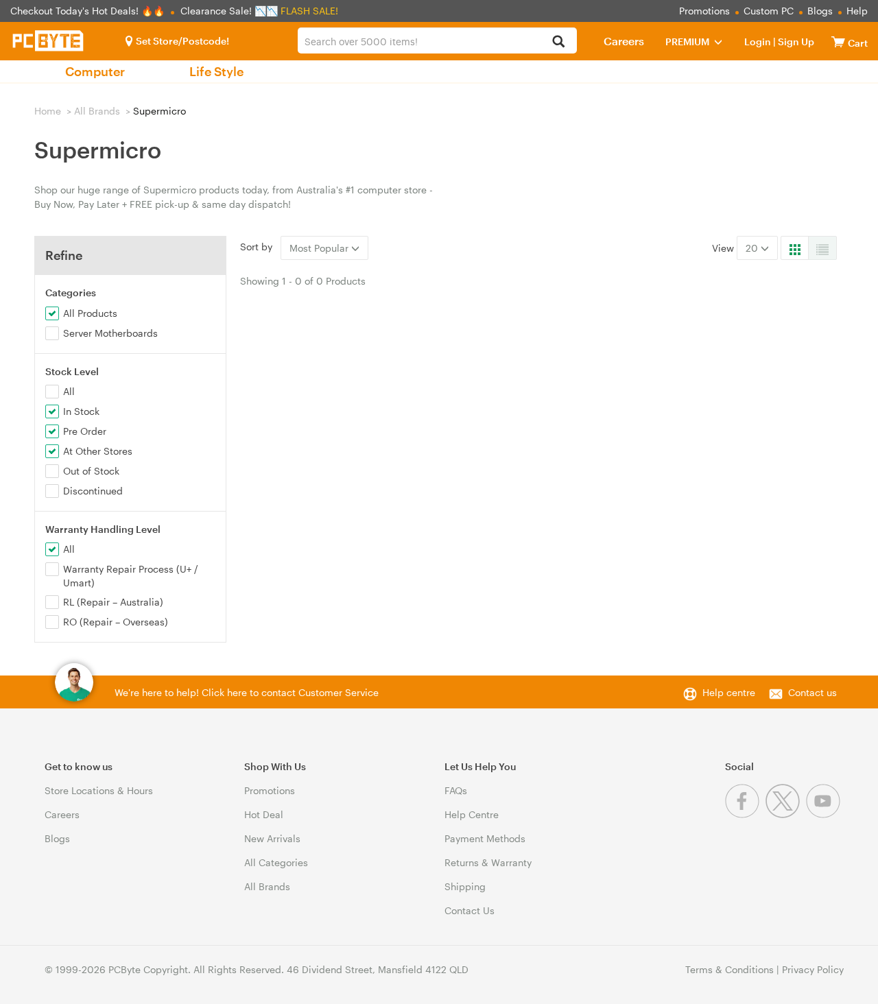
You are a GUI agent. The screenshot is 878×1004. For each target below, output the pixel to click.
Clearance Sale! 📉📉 (229, 10)
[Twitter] (786, 814)
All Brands (97, 111)
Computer (95, 71)
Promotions (704, 10)
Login (757, 41)
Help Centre (471, 814)
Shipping (465, 886)
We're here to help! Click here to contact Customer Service (247, 692)
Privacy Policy (813, 969)
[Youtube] (825, 814)
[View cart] (838, 41)
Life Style (216, 71)
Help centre (728, 692)
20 (753, 248)
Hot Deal (263, 814)
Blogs (820, 10)
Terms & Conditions (729, 969)
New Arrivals (272, 838)
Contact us (812, 692)
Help (857, 10)
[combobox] (437, 40)
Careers (624, 40)
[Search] (558, 42)
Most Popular (320, 248)
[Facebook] (745, 814)
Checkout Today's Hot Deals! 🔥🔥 (88, 10)
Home (47, 111)
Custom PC (769, 10)
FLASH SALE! (309, 10)
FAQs (455, 790)
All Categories (276, 862)
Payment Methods (484, 838)
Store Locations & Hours (99, 790)
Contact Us (469, 910)
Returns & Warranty (488, 862)
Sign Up (795, 41)
